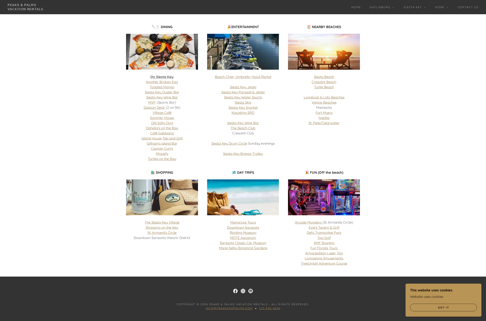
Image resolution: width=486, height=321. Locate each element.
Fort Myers (324, 112)
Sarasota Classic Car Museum (243, 243)
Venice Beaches (324, 102)
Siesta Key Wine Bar (162, 97)
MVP (151, 102)
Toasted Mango (162, 87)
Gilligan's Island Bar (162, 143)
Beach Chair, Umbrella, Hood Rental (243, 77)
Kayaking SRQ (243, 112)
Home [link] (356, 7)
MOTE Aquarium (243, 238)
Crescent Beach (324, 82)
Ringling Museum (243, 232)
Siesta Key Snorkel (243, 107)
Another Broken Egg (162, 82)
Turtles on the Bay (162, 159)
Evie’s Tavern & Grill (324, 227)
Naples (324, 118)
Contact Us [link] (468, 7)
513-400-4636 (269, 308)
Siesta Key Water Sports (243, 97)
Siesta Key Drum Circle (229, 143)
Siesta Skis (243, 102)
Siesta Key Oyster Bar (162, 92)
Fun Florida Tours (324, 248)
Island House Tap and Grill (161, 138)
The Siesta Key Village (162, 222)
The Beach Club (243, 128)
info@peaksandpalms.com (229, 308)
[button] (381, 7)
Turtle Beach (324, 87)
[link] (25, 9)
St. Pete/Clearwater (323, 123)
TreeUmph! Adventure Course (324, 263)
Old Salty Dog (162, 123)
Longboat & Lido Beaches (324, 97)
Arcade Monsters (308, 222)
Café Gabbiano (162, 133)
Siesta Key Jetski (243, 87)
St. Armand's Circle (162, 232)
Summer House (162, 118)
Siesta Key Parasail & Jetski (243, 92)
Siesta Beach (324, 77)
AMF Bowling (324, 243)
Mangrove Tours (243, 222)
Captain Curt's (162, 148)
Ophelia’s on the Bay (162, 128)
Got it (443, 307)
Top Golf (324, 238)
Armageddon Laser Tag (324, 253)
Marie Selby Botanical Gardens (243, 248)
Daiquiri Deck (154, 107)
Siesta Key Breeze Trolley (243, 153)
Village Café (162, 112)
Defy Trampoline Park (324, 232)
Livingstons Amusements (324, 258)
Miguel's (162, 153)
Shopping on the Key (162, 227)
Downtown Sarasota (243, 227)
